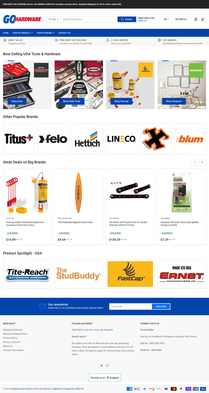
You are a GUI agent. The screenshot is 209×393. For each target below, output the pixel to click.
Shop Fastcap (121, 101)
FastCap (10, 218)
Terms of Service (11, 342)
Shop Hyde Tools (71, 101)
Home (6, 33)
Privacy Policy (10, 338)
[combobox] (99, 19)
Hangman (165, 218)
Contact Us (65, 33)
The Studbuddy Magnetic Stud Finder (75, 222)
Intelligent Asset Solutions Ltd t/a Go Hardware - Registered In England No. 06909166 (47, 389)
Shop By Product (21, 33)
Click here (156, 350)
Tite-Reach (114, 218)
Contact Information (13, 350)
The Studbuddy (65, 218)
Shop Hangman (174, 101)
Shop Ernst (16, 101)
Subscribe (161, 306)
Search (128, 19)
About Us (8, 346)
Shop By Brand (44, 33)
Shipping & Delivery (12, 329)
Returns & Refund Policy (15, 334)
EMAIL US (142, 20)
